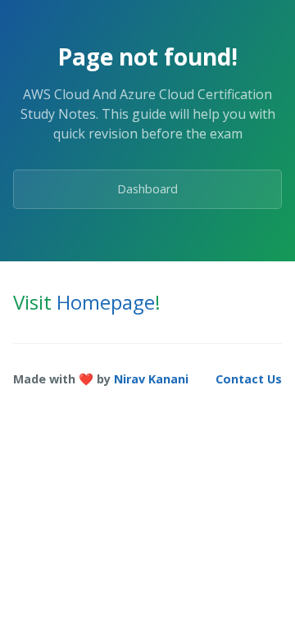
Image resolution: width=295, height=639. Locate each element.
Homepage (106, 301)
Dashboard (147, 189)
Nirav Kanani (151, 379)
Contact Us (249, 379)
